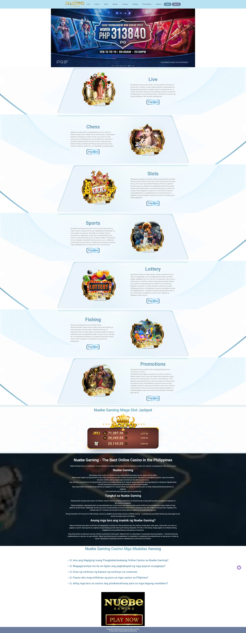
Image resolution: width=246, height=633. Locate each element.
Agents (158, 4)
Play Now (153, 102)
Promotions (147, 4)
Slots (106, 4)
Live (88, 4)
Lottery (125, 4)
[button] (112, 65)
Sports (115, 4)
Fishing (135, 4)
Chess (97, 4)
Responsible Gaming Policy (128, 631)
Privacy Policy (113, 631)
